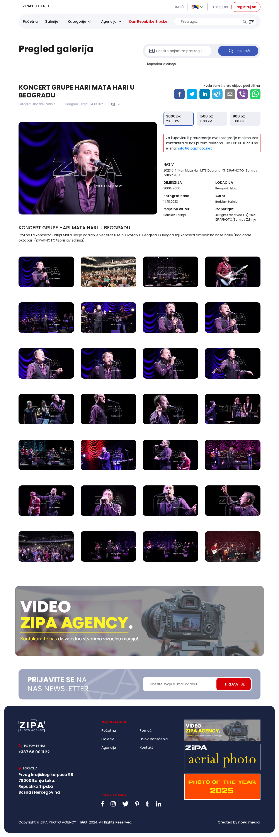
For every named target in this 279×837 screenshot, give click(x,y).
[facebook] (179, 94)
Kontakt (146, 747)
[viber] (242, 94)
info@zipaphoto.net (195, 148)
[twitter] (192, 94)
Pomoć (146, 730)
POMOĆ (178, 7)
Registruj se (246, 6)
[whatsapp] (255, 94)
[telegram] (217, 94)
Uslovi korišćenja (154, 739)
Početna (30, 21)
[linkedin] (204, 94)
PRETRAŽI (243, 51)
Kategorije (77, 21)
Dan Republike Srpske (148, 21)
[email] (230, 94)
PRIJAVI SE (235, 684)
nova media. (249, 822)
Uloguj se (220, 6)
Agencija (109, 21)
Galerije (51, 21)
